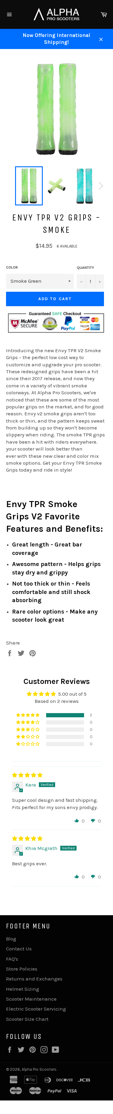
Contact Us (19, 949)
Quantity (85, 268)
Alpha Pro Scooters (39, 1069)
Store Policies (21, 969)
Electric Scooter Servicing (36, 1009)
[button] (28, 715)
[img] (27, 775)
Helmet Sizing (22, 989)
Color (12, 267)
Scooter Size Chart (27, 1019)
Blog (11, 939)
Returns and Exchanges (34, 979)
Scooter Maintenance (31, 999)
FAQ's (12, 959)
